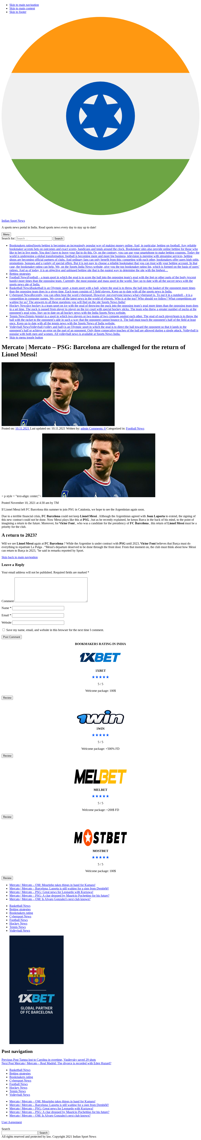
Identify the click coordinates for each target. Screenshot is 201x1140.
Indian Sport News (13, 220)
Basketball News (102, 289)
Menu (6, 234)
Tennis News (103, 320)
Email (6, 615)
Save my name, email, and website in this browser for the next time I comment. (55, 630)
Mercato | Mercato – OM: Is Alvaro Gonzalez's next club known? (49, 899)
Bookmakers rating (104, 258)
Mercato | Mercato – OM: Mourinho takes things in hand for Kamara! (52, 885)
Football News (102, 281)
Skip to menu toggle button (26, 337)
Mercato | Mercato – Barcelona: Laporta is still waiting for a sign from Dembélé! (59, 888)
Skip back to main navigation (20, 557)
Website (6, 622)
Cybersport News (102, 298)
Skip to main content (22, 8)
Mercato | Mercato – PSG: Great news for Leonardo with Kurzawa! (51, 892)
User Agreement (12, 1122)
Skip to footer (17, 12)
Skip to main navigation (24, 4)
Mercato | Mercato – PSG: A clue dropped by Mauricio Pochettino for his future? (59, 895)
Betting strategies (20, 273)
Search (6, 1129)
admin (85, 428)
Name (6, 608)
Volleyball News (103, 330)
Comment (8, 601)
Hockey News (103, 309)
